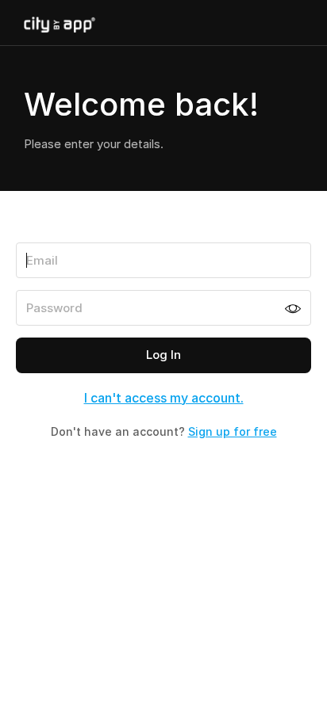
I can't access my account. (164, 398)
